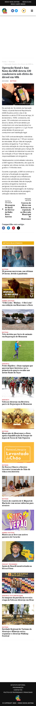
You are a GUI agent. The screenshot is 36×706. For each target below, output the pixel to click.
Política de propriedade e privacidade (18, 692)
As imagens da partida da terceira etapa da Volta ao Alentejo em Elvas (18, 599)
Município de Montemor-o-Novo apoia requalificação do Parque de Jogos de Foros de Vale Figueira (17, 435)
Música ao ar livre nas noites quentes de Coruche (15, 536)
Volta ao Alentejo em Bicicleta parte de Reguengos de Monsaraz (17, 403)
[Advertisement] (18, 37)
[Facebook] (12, 10)
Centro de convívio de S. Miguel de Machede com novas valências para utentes (17, 503)
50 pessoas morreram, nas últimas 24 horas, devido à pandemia (17, 272)
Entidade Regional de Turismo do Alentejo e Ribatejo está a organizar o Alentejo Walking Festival (17, 632)
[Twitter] (16, 10)
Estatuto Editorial (18, 685)
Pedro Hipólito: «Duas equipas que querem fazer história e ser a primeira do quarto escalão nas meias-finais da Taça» (17, 369)
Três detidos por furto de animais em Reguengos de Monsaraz (17, 335)
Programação (18, 687)
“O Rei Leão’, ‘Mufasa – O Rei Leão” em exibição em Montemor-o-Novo (17, 304)
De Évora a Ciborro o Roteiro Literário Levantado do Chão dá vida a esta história (16, 469)
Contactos (18, 690)
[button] (24, 11)
